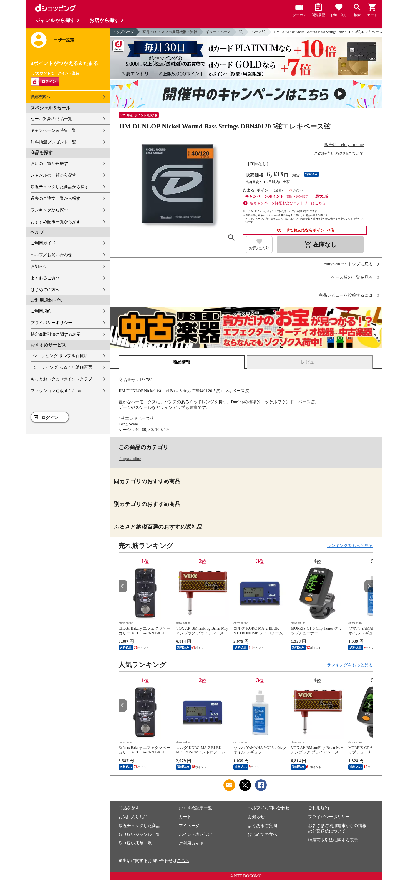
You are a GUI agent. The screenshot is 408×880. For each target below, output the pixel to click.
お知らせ (39, 266)
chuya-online (130, 459)
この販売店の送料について (339, 153)
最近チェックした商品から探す (60, 187)
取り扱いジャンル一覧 (139, 834)
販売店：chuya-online (344, 144)
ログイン (50, 417)
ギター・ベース (218, 32)
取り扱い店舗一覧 (135, 843)
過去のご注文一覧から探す (55, 198)
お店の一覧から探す (49, 163)
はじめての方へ (45, 290)
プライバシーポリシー (51, 323)
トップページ (123, 32)
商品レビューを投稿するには (346, 295)
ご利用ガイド (43, 243)
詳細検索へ (40, 97)
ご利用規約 (41, 311)
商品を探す (129, 808)
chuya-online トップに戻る (348, 264)
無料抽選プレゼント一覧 (53, 142)
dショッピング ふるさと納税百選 (61, 367)
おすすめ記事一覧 (195, 808)
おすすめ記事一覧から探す (55, 222)
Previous (123, 586)
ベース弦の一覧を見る (352, 277)
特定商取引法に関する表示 (55, 334)
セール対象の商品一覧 (51, 119)
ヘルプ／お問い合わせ (51, 255)
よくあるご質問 (45, 278)
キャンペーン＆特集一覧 (53, 130)
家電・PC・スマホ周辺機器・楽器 (169, 32)
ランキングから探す (49, 210)
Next (368, 586)
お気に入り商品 (133, 817)
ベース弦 (258, 32)
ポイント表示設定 (195, 834)
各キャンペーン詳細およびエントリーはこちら (288, 203)
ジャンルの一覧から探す (53, 175)
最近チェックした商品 (139, 825)
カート (185, 817)
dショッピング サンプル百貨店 (59, 356)
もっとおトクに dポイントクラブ (61, 379)
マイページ (189, 825)
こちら (183, 860)
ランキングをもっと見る (350, 545)
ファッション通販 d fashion (56, 391)
